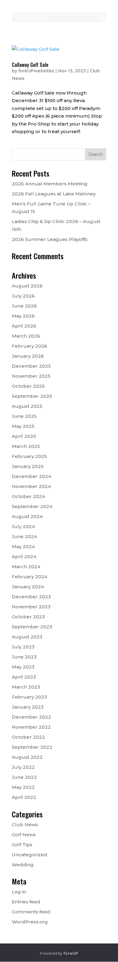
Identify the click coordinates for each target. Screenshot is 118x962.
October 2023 (28, 617)
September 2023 (32, 627)
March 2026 (26, 336)
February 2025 (29, 456)
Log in (19, 892)
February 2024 (29, 576)
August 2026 (27, 286)
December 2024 (31, 476)
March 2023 (26, 687)
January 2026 (28, 356)
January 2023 (28, 707)
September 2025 (32, 396)
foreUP (70, 953)
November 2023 (31, 607)
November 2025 (31, 376)
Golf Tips (22, 844)
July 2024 (23, 526)
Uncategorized (29, 854)
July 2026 (23, 296)
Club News (25, 824)
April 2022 (24, 797)
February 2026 (29, 346)
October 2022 (28, 737)
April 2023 (24, 677)
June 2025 (24, 416)
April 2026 (24, 326)
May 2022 (23, 787)
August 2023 (27, 637)
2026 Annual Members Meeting (49, 184)
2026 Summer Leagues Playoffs (49, 239)
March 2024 (26, 566)
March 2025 (26, 446)
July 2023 (23, 647)
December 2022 (31, 717)
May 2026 (23, 316)
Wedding (23, 865)
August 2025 (27, 406)
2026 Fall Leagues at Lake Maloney (54, 194)
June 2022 (24, 777)
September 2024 (32, 506)
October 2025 (28, 386)
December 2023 (31, 597)
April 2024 (24, 556)
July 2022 (23, 767)
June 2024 (24, 536)
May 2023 (23, 667)
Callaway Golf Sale (30, 64)
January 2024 (28, 586)
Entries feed (26, 902)
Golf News (24, 834)
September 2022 (32, 747)
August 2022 (27, 757)
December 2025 (31, 366)
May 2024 (23, 546)
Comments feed (31, 912)
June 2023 (24, 657)
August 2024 (27, 516)
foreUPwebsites (36, 71)
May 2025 (23, 426)
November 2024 (31, 486)
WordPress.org (30, 922)
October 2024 (28, 496)
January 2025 (28, 466)
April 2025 (24, 436)
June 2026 (24, 306)
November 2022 (31, 727)
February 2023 (29, 697)
